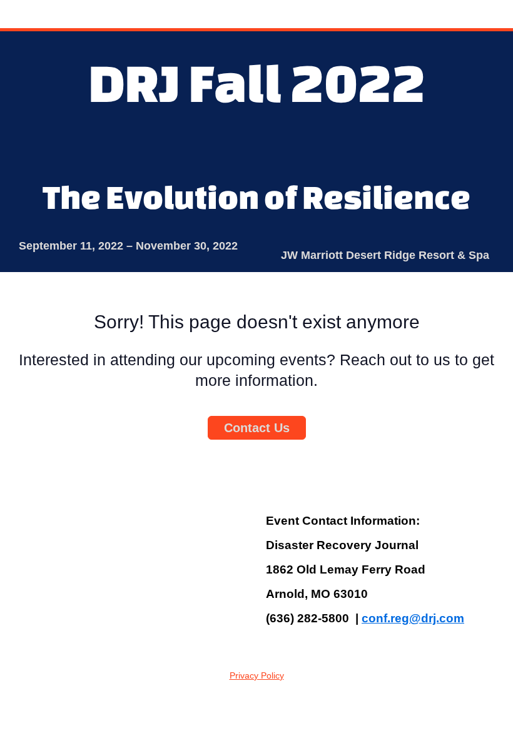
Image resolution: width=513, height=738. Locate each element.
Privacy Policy (257, 675)
